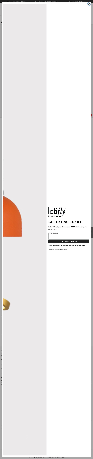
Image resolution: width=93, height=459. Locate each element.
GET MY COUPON (69, 241)
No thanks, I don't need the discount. (58, 249)
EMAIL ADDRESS (53, 233)
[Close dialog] (88, 4)
